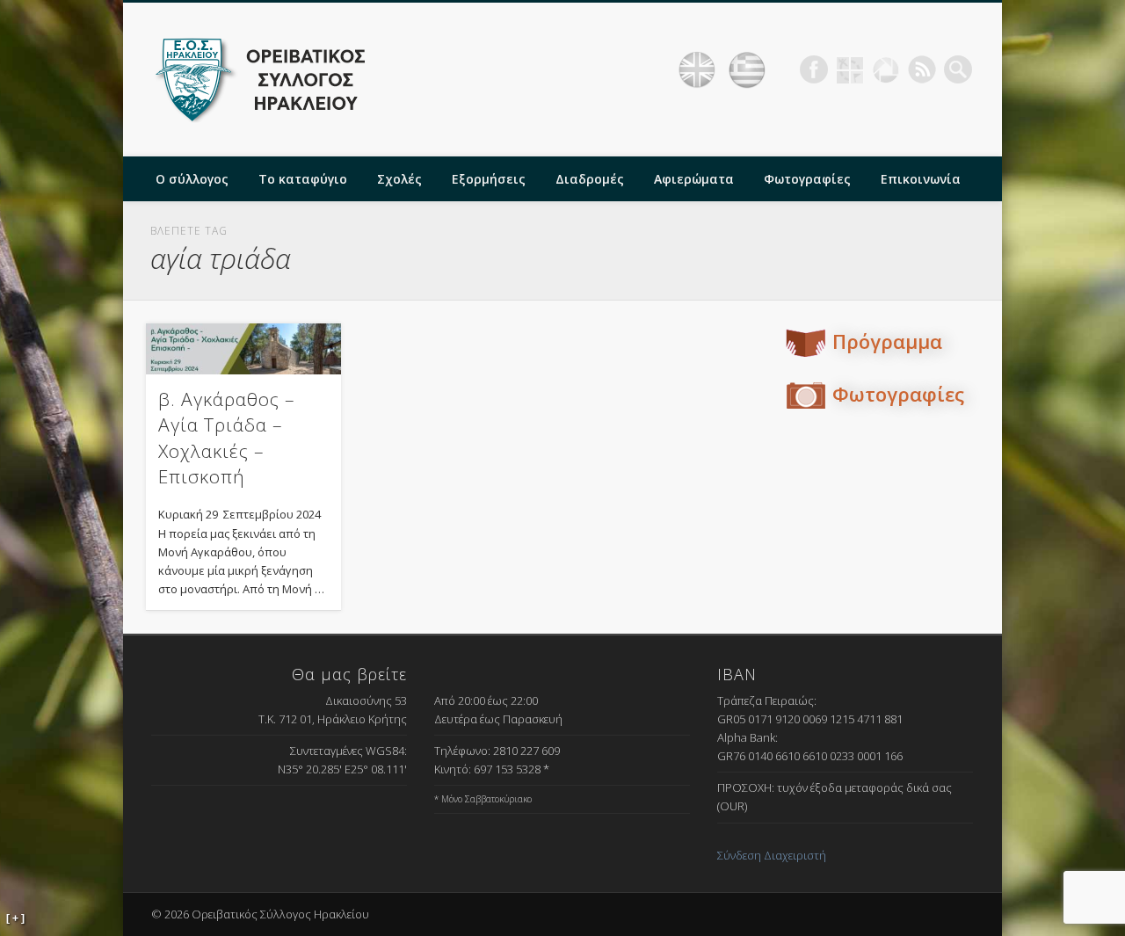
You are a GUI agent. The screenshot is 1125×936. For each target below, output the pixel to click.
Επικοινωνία (921, 179)
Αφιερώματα (694, 179)
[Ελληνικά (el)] (747, 70)
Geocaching (850, 69)
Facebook (814, 69)
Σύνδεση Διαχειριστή (771, 855)
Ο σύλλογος (192, 179)
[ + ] (15, 918)
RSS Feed (922, 69)
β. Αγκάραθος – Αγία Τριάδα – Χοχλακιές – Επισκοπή (226, 438)
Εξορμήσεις (489, 179)
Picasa (886, 69)
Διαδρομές (589, 179)
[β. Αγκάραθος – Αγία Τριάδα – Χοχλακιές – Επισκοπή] (243, 348)
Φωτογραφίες (807, 179)
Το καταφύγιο (302, 179)
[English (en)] (697, 70)
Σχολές (399, 179)
